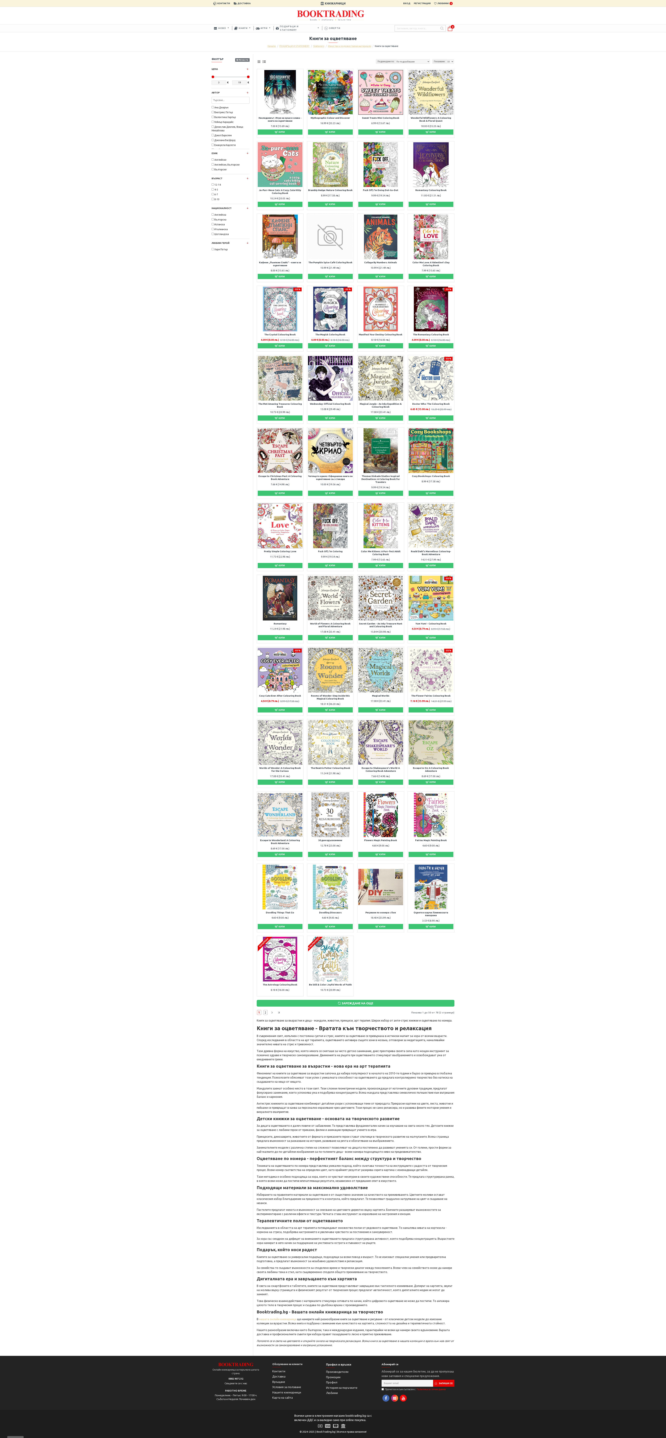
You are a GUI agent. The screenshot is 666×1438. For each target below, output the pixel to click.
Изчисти (243, 60)
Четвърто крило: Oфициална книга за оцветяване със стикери (330, 477)
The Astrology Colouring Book (280, 984)
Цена (215, 69)
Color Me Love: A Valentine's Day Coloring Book (431, 264)
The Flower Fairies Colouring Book (431, 695)
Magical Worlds (380, 695)
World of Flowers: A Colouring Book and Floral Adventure (330, 625)
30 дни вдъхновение (330, 840)
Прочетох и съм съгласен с (415, 1389)
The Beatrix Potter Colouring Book (330, 768)
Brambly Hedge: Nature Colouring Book (330, 190)
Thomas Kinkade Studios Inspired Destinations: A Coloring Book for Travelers (380, 479)
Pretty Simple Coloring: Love (280, 551)
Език (215, 153)
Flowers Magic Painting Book (380, 840)
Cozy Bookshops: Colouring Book (431, 476)
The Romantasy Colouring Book (431, 334)
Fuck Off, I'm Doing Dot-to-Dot (380, 190)
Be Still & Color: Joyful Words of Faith (330, 984)
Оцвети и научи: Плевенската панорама (431, 914)
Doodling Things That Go (280, 912)
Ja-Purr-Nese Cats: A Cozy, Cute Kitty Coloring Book (280, 191)
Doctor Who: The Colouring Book (431, 404)
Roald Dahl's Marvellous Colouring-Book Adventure (431, 552)
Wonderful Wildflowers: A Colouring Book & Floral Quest (431, 119)
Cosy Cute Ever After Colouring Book (280, 695)
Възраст (217, 178)
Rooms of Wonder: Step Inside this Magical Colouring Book (330, 697)
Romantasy (280, 623)
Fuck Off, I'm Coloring (330, 551)
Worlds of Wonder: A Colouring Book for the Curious (280, 769)
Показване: (439, 61)
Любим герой (220, 243)
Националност (222, 208)
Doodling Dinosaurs (330, 912)
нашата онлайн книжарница (277, 1319)
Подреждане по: (386, 61)
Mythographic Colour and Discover (330, 118)
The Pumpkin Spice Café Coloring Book (330, 262)
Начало (272, 46)
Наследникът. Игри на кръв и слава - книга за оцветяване (280, 119)
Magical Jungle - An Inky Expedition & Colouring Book (381, 405)
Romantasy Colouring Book (431, 190)
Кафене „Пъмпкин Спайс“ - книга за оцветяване (280, 264)
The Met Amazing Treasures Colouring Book (280, 405)
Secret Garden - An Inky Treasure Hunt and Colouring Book (380, 625)
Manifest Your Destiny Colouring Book (380, 334)
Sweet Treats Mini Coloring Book (380, 118)
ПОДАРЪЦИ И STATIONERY (294, 46)
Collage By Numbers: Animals (380, 262)
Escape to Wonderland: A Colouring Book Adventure (280, 841)
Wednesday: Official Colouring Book (330, 404)
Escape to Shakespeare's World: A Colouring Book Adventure (381, 769)
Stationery (318, 46)
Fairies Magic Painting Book (431, 840)
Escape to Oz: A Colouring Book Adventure (431, 769)
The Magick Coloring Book (330, 334)
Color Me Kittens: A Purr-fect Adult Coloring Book (380, 552)
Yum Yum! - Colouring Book (431, 623)
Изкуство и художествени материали (349, 46)
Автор (216, 92)
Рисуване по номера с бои (380, 912)
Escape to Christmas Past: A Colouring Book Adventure (280, 477)
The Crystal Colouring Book (280, 334)
